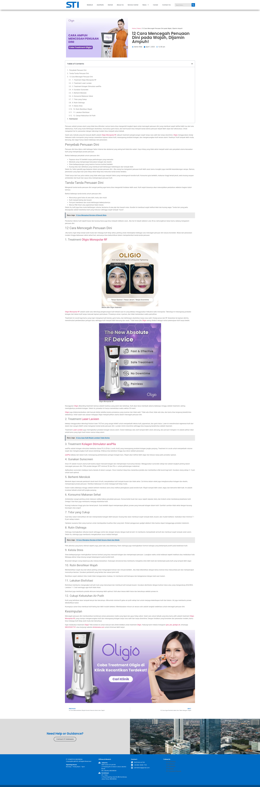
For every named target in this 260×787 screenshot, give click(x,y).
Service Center (133, 5)
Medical (90, 5)
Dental (110, 5)
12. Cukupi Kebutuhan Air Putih (84, 116)
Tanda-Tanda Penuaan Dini (79, 73)
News (144, 5)
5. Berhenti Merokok (79, 93)
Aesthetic (100, 5)
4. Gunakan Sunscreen (80, 90)
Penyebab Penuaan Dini (77, 70)
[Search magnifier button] (193, 5)
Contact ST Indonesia (65, 739)
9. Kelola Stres (77, 106)
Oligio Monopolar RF (109, 135)
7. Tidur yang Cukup (79, 99)
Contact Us (166, 5)
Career (155, 5)
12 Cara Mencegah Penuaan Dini (81, 77)
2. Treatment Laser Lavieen (82, 83)
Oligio (175, 135)
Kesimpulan (73, 119)
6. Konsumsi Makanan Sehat (82, 96)
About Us (120, 5)
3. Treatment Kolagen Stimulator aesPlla (86, 86)
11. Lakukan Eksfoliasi (81, 112)
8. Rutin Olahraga (78, 103)
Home (134, 28)
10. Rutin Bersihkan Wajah (82, 109)
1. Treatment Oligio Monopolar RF (84, 80)
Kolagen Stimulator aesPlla (99, 444)
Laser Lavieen (90, 419)
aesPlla (67, 455)
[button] (192, 64)
